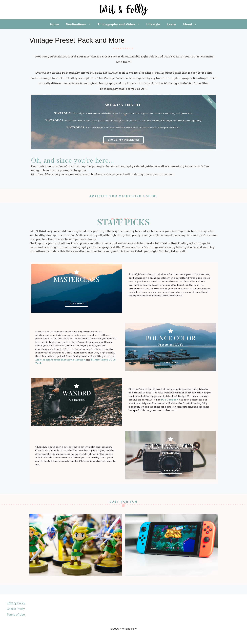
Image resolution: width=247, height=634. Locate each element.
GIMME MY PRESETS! (123, 139)
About (187, 24)
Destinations (76, 24)
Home (54, 24)
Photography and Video (116, 24)
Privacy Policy (16, 603)
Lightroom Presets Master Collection (60, 359)
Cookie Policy (16, 608)
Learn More (76, 304)
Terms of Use (16, 614)
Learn (171, 24)
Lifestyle (153, 24)
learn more (170, 362)
